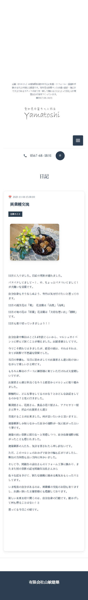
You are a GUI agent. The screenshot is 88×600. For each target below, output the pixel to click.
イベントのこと (44, 185)
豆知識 (44, 213)
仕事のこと (44, 195)
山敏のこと (44, 176)
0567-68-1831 (41, 155)
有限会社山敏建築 (44, 582)
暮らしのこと (44, 204)
